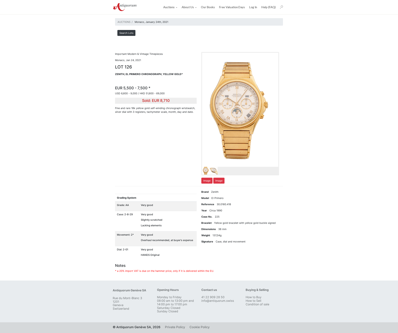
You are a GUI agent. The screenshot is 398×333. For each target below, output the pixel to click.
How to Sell (253, 301)
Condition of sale (257, 304)
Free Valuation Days (232, 7)
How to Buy (253, 297)
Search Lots (126, 32)
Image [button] (207, 180)
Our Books (208, 7)
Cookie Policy (200, 327)
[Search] (281, 7)
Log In (253, 7)
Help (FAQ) (268, 7)
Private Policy (175, 327)
